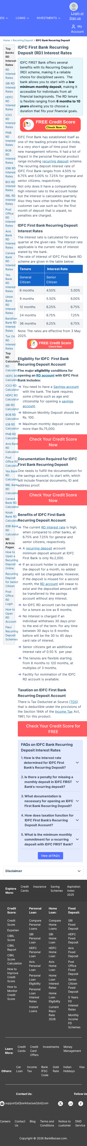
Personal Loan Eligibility (35, 979)
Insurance (39, 886)
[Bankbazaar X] (61, 1103)
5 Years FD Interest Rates (73, 1003)
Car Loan (19, 1069)
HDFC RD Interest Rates (10, 103)
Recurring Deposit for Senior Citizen (11, 580)
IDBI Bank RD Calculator (12, 530)
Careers (5, 1121)
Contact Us (20, 1123)
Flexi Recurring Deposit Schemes (11, 633)
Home (6, 40)
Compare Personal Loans (35, 924)
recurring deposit (55, 161)
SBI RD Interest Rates (10, 87)
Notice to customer (64, 1123)
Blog (33, 1121)
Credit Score (11, 922)
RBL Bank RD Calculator (12, 489)
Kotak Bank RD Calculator (12, 516)
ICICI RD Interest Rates (10, 121)
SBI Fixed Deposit (73, 924)
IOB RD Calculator (12, 426)
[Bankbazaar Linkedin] (71, 1103)
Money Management (72, 1048)
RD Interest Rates (10, 73)
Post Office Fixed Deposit (73, 968)
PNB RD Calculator (12, 436)
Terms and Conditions (47, 1123)
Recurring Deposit (23, 40)
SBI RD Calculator (12, 407)
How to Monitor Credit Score (12, 993)
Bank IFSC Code (44, 1071)
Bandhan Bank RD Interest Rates (11, 324)
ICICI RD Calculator (12, 387)
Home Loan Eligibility (54, 997)
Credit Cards (25, 888)
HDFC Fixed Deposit (73, 938)
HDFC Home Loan (52, 952)
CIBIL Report (11, 947)
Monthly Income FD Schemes (74, 1021)
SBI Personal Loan (34, 938)
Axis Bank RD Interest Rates (10, 239)
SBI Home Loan (52, 938)
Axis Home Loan (52, 965)
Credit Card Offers (34, 1051)
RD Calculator (12, 368)
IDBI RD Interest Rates (10, 172)
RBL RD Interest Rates (10, 199)
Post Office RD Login (9, 597)
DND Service (80, 1123)
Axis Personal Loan (34, 965)
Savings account (66, 387)
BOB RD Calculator (12, 416)
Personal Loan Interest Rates (34, 995)
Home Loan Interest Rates (54, 981)
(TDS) (73, 702)
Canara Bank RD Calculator (12, 502)
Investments (51, 1046)
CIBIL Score (11, 938)
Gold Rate (56, 1069)
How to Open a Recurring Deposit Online (11, 560)
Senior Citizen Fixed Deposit (73, 985)
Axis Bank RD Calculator (12, 448)
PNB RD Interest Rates (10, 138)
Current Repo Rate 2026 (54, 1013)
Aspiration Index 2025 (73, 890)
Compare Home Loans (55, 924)
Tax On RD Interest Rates (10, 342)
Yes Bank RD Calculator (12, 475)
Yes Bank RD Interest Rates (10, 283)
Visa (82, 1067)
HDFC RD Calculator (12, 378)
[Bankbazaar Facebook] (81, 1103)
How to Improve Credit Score (12, 975)
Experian (13, 930)
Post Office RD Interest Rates (10, 217)
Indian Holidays (69, 1069)
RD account (45, 375)
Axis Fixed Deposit (73, 952)
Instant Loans (33, 1009)
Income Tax (64, 711)
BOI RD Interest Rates (10, 186)
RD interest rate (53, 527)
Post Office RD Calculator (12, 461)
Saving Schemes (57, 888)
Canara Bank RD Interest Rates (10, 261)
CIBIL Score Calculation (14, 959)
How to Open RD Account (10, 615)
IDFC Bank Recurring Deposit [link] (53, 40)
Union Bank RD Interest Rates (10, 305)
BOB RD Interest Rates (10, 156)
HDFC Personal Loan (34, 952)
